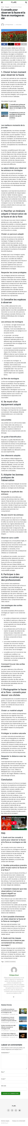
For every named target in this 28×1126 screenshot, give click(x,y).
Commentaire (5, 1052)
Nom (3, 1072)
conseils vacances (10, 961)
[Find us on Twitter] (12, 1110)
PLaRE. (14, 2)
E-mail (3, 1079)
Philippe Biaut (9, 24)
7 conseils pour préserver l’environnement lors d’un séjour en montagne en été (17, 106)
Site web (3, 1085)
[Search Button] (26, 2)
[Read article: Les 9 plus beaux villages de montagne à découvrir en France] (23, 1035)
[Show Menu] (2, 2)
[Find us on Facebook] (8, 1110)
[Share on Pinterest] (18, 44)
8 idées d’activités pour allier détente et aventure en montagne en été (8, 1027)
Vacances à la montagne (16, 7)
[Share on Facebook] (4, 44)
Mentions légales (5, 1120)
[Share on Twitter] (11, 44)
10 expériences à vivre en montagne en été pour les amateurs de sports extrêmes (8, 1019)
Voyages (7, 7)
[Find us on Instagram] (15, 1110)
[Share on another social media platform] (24, 44)
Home (2, 7)
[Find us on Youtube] (19, 1110)
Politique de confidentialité (18, 1120)
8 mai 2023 (18, 24)
